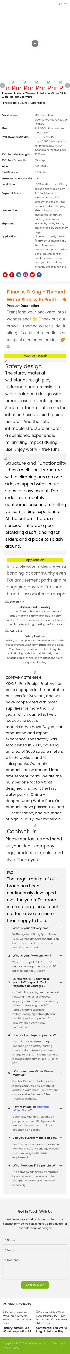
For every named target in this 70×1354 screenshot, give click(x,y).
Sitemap (58, 1343)
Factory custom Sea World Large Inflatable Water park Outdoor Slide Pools (18, 1329)
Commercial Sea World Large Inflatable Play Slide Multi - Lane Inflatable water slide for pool (51, 1329)
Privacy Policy (11, 1347)
